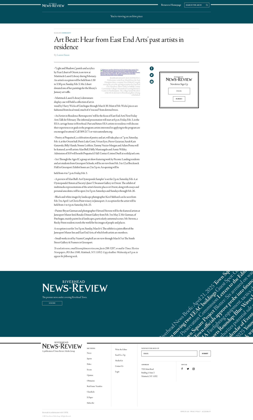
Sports (89, 358)
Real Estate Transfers (94, 386)
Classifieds (90, 392)
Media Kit (119, 360)
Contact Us (119, 366)
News (89, 353)
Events (89, 369)
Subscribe (52, 303)
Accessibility (206, 411)
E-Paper (90, 397)
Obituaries (91, 381)
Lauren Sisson (63, 55)
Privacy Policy (195, 411)
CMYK (65, 412)
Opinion (90, 375)
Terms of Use (184, 411)
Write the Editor (121, 349)
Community (66, 33)
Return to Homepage (171, 5)
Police (89, 364)
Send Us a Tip (120, 355)
